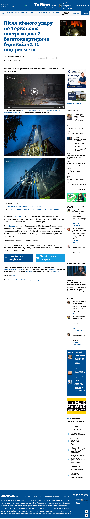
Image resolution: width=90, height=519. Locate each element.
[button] (34, 91)
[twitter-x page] (81, 5)
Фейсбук (28, 271)
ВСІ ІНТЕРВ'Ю (82, 263)
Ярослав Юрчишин (79, 313)
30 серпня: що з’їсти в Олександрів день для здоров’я (74, 171)
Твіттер (52, 269)
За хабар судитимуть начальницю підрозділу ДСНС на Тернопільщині (34, 209)
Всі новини (82, 189)
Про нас (27, 496)
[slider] (33, 107)
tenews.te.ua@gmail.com (13, 269)
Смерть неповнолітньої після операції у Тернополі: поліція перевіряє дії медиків (77, 427)
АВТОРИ (76, 13)
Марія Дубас (19, 56)
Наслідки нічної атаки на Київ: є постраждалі (25, 206)
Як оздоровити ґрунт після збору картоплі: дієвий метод (76, 157)
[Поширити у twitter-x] (49, 58)
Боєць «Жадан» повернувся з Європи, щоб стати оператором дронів (76, 110)
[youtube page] (83, 5)
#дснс (26, 280)
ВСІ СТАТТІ (83, 206)
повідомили (18, 216)
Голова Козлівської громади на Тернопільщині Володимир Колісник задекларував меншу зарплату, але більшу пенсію (77, 476)
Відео (51, 12)
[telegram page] (85, 5)
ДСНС (13, 275)
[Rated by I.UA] (85, 501)
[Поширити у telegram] (56, 58)
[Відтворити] (6, 107)
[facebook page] (79, 5)
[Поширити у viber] (53, 58)
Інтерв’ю (25, 12)
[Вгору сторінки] (86, 511)
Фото (45, 12)
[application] (34, 91)
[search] (3, 13)
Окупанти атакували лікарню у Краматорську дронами (76, 178)
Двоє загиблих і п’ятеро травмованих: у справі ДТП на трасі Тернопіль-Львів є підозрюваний (78, 449)
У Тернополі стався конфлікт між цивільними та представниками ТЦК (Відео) (77, 441)
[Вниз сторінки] (86, 515)
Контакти (37, 496)
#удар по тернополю (37, 280)
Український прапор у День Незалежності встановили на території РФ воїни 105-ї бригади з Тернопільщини (78, 459)
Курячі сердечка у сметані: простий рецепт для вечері (76, 127)
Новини (9, 12)
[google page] (77, 5)
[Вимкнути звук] (60, 107)
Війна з (65, 13)
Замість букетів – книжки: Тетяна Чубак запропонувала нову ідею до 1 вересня (79, 118)
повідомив (10, 226)
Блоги (39, 12)
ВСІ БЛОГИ (83, 298)
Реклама (66, 496)
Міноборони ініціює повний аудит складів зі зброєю (76, 164)
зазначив (10, 245)
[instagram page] (88, 5)
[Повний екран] (63, 107)
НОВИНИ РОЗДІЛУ (80, 394)
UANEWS (84, 13)
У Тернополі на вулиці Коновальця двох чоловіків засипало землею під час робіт (77, 467)
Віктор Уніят (76, 256)
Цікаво (58, 12)
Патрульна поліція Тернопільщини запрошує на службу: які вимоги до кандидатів (69, 5)
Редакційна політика (51, 496)
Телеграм (56, 271)
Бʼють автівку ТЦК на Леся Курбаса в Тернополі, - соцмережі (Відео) (78, 434)
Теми (16, 12)
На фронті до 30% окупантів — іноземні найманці (76, 185)
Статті (32, 12)
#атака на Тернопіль (15, 280)
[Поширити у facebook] (46, 58)
